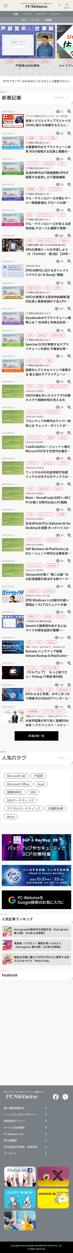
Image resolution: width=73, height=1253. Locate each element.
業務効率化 (14, 792)
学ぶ (24, 20)
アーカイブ (10, 1153)
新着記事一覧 (36, 736)
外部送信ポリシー (14, 1121)
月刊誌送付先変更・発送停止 (21, 1147)
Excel (41, 784)
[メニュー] (5, 5)
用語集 (48, 20)
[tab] (6, 69)
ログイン (67, 7)
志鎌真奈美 (55, 808)
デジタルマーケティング (23, 808)
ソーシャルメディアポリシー (21, 1114)
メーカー (35, 20)
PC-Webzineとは (14, 1134)
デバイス (41, 13)
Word (10, 816)
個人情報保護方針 (14, 1108)
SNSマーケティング (20, 800)
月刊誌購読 (10, 1140)
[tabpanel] (36, 48)
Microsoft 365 (16, 776)
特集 (16, 13)
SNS (33, 792)
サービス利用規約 (14, 1127)
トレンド (54, 13)
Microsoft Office (18, 784)
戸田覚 (38, 776)
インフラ (27, 13)
